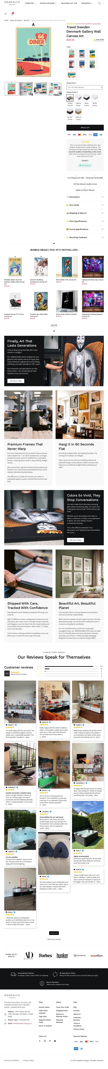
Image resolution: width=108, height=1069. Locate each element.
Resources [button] (86, 3)
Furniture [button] (29, 3)
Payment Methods (59, 1021)
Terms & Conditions (77, 1024)
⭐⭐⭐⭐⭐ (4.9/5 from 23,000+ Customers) (83, 24)
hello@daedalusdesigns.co (22, 1023)
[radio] (71, 54)
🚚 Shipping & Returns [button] (76, 213)
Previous (4, 88)
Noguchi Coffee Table (45, 1021)
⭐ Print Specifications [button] (76, 221)
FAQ (74, 1007)
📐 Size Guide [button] (72, 205)
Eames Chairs (44, 1007)
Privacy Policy (78, 1029)
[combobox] (100, 3)
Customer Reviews (77, 1019)
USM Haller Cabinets (43, 1012)
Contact (76, 1011)
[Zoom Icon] (33, 52)
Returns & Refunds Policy (62, 1015)
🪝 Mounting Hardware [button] (76, 237)
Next (62, 88)
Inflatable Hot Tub (69, 3)
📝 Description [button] (73, 197)
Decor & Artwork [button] (47, 3)
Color (68, 47)
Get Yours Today (16, 381)
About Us (76, 1014)
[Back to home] (12, 3)
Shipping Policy (62, 1011)
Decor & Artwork (45, 1026)
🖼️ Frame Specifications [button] (77, 229)
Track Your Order (62, 1007)
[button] (99, 39)
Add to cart (85, 128)
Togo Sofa (43, 1016)
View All (54, 325)
